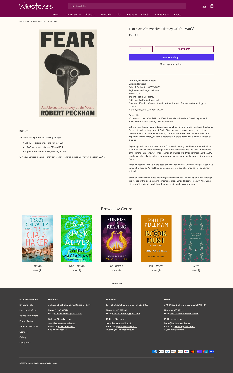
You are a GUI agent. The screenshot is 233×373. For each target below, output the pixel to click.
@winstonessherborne (64, 323)
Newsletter (24, 342)
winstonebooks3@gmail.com (184, 313)
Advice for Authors (28, 315)
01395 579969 (120, 310)
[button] (212, 6)
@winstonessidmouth (121, 323)
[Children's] (116, 238)
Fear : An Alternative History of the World (41, 21)
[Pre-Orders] (156, 238)
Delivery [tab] (23, 131)
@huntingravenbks (175, 329)
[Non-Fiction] (76, 238)
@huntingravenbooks (179, 323)
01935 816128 (61, 310)
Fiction (55, 14)
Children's (90, 14)
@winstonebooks (66, 326)
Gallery (22, 337)
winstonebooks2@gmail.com (126, 313)
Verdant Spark (51, 363)
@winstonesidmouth (124, 329)
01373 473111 (177, 310)
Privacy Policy (26, 321)
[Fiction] (37, 238)
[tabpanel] (67, 147)
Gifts (118, 14)
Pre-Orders (107, 14)
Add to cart (184, 49)
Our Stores (160, 14)
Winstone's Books (32, 363)
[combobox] (127, 6)
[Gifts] (196, 238)
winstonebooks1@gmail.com (68, 313)
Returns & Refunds (28, 310)
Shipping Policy (27, 305)
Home (21, 21)
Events (130, 14)
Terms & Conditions (28, 326)
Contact (177, 14)
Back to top (117, 283)
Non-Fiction (72, 14)
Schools (145, 14)
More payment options (171, 64)
